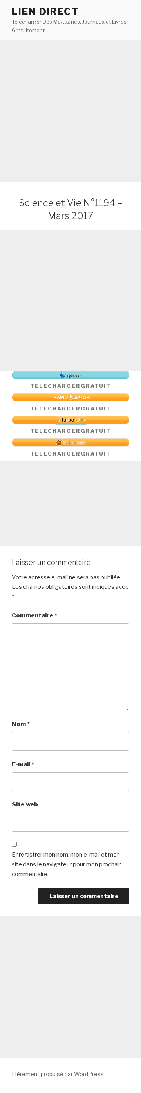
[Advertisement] (70, 111)
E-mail (23, 764)
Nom (21, 724)
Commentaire (34, 615)
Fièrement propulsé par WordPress (58, 1074)
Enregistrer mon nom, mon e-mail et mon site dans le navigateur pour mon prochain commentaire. (67, 864)
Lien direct (45, 11)
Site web (25, 804)
